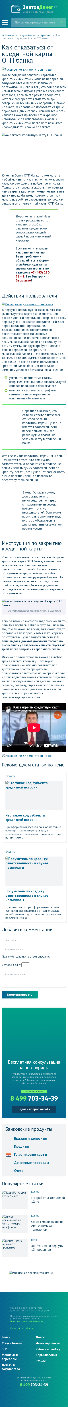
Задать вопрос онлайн (34, 1109)
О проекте (31, 1328)
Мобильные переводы (10, 1357)
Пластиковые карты (30, 1154)
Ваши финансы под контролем (38, 11)
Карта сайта (16, 1328)
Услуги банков (12, 1343)
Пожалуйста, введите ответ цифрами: (26, 956)
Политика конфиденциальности (26, 1321)
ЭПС (4, 1349)
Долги (40, 1337)
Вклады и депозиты (30, 1138)
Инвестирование (48, 1343)
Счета (19, 1170)
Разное (35, 1191)
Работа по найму (48, 1349)
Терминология (46, 1355)
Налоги (35, 1239)
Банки (6, 1337)
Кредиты (10, 776)
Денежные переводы (31, 1162)
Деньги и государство (11, 1367)
